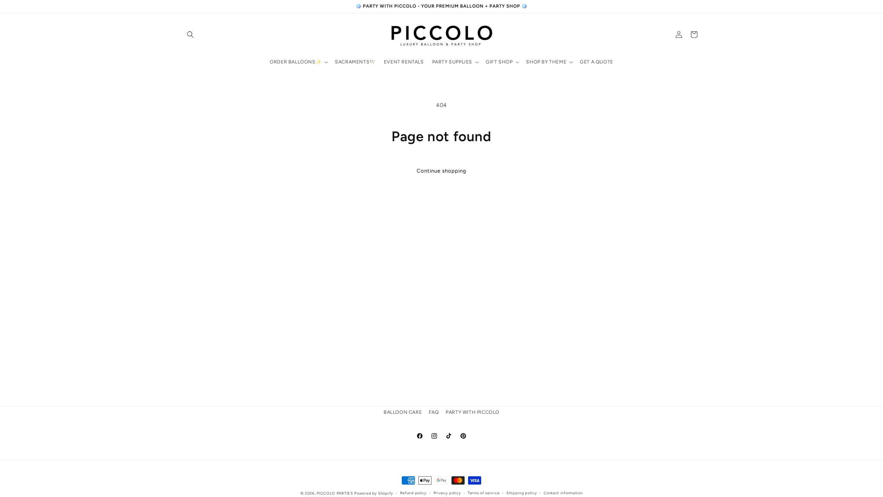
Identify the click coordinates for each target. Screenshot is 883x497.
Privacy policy (447, 493)
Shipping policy (521, 493)
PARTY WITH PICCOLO (472, 412)
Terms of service (483, 493)
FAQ (434, 412)
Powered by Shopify (373, 493)
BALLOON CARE (403, 412)
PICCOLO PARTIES (335, 493)
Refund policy (413, 493)
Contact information (563, 493)
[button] (190, 34)
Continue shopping (441, 171)
